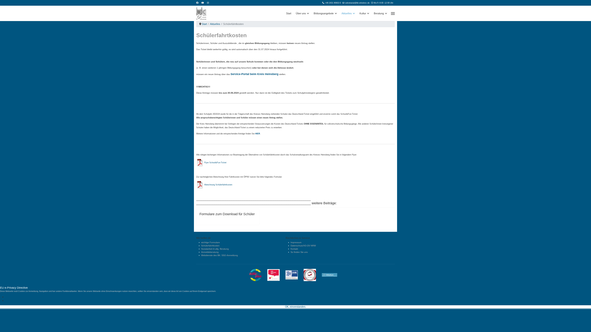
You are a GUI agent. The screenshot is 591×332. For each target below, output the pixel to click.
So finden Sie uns (299, 252)
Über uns (301, 13)
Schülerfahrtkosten (210, 245)
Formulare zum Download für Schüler (227, 214)
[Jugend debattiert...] (275, 274)
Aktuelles (347, 13)
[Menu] (393, 13)
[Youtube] (202, 3)
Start (288, 13)
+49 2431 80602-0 (333, 3)
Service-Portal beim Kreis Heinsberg (254, 74)
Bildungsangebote (324, 13)
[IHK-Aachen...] (293, 274)
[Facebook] (197, 3)
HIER (257, 133)
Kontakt (294, 249)
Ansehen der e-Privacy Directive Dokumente (29, 297)
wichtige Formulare (210, 242)
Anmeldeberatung (210, 252)
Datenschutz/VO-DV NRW (303, 245)
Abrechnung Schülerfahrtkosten (218, 185)
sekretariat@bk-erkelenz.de (357, 3)
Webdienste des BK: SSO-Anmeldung (219, 255)
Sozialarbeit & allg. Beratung (215, 249)
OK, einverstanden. (295, 306)
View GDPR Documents (18, 300)
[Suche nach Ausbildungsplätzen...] (257, 274)
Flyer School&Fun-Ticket (215, 162)
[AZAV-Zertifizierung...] (312, 274)
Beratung (379, 13)
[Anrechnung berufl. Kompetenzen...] (332, 274)
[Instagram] (208, 3)
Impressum (296, 242)
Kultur (363, 13)
